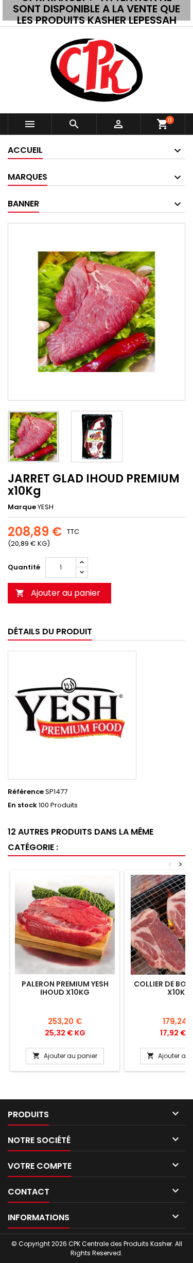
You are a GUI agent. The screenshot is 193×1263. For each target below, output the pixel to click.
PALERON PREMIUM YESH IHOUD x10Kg (65, 988)
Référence (26, 792)
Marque (22, 507)
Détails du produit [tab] (50, 631)
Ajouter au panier (57, 593)
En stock (22, 805)
